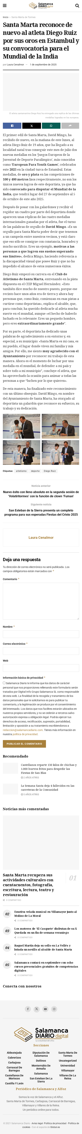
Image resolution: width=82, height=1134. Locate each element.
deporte (35, 471)
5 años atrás (31, 794)
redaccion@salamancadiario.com (23, 730)
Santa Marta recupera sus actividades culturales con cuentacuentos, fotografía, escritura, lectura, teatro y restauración (28, 884)
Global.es (55, 1127)
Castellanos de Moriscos (14, 1077)
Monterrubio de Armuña (41, 1067)
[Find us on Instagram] (54, 1009)
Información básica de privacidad (24, 677)
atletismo (21, 471)
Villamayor (67, 1070)
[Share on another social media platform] (70, 126)
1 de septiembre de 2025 (43, 64)
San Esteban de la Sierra (41, 1080)
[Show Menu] (4, 5)
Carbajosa (14, 1062)
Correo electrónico (15, 643)
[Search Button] (77, 5)
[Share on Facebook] (12, 126)
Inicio (5, 17)
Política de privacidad (55, 1123)
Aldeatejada (14, 1052)
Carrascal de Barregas (14, 1069)
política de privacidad (25, 734)
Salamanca (41, 1073)
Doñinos (41, 1060)
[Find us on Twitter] (37, 1009)
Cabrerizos (14, 1057)
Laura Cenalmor (15, 64)
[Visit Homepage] (40, 5)
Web (5, 660)
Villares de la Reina (67, 1077)
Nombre (9, 626)
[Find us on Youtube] (45, 1009)
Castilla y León (14, 1083)
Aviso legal (37, 1123)
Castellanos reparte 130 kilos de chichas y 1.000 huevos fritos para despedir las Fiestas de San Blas (49, 769)
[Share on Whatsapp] (51, 126)
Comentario (11, 579)
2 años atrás (31, 777)
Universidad (67, 1065)
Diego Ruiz (50, 471)
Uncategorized (68, 1060)
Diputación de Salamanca (41, 1054)
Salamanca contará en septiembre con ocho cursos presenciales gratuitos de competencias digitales (46, 966)
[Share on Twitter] (31, 126)
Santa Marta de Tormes (23, 17)
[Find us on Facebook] (28, 1009)
